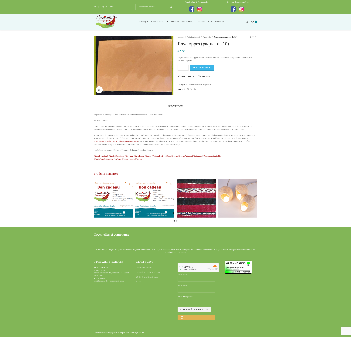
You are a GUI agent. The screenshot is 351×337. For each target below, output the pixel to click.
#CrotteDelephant (116, 156)
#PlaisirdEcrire (158, 156)
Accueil (181, 37)
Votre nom (182, 274)
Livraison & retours (144, 268)
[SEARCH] (171, 7)
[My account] (247, 22)
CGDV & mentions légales (147, 277)
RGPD (138, 282)
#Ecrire (148, 156)
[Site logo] (105, 22)
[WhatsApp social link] (194, 89)
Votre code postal (185, 297)
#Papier (174, 156)
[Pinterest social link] (188, 89)
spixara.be (139, 333)
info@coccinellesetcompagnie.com (109, 281)
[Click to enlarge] (99, 89)
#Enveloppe (139, 156)
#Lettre (125, 159)
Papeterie (207, 37)
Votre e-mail (183, 285)
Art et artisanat (193, 37)
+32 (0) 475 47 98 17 (106, 7)
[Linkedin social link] (191, 89)
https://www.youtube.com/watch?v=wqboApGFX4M (116, 141)
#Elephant (129, 156)
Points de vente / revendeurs (148, 272)
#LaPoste (117, 159)
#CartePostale (100, 159)
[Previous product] (250, 37)
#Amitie (109, 159)
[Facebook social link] (184, 89)
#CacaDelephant (101, 156)
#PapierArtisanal (185, 156)
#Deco (168, 156)
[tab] (175, 105)
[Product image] (196, 198)
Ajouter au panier (202, 68)
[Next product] (255, 37)
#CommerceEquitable (211, 156)
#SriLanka (197, 156)
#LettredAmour (135, 159)
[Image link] (191, 9)
